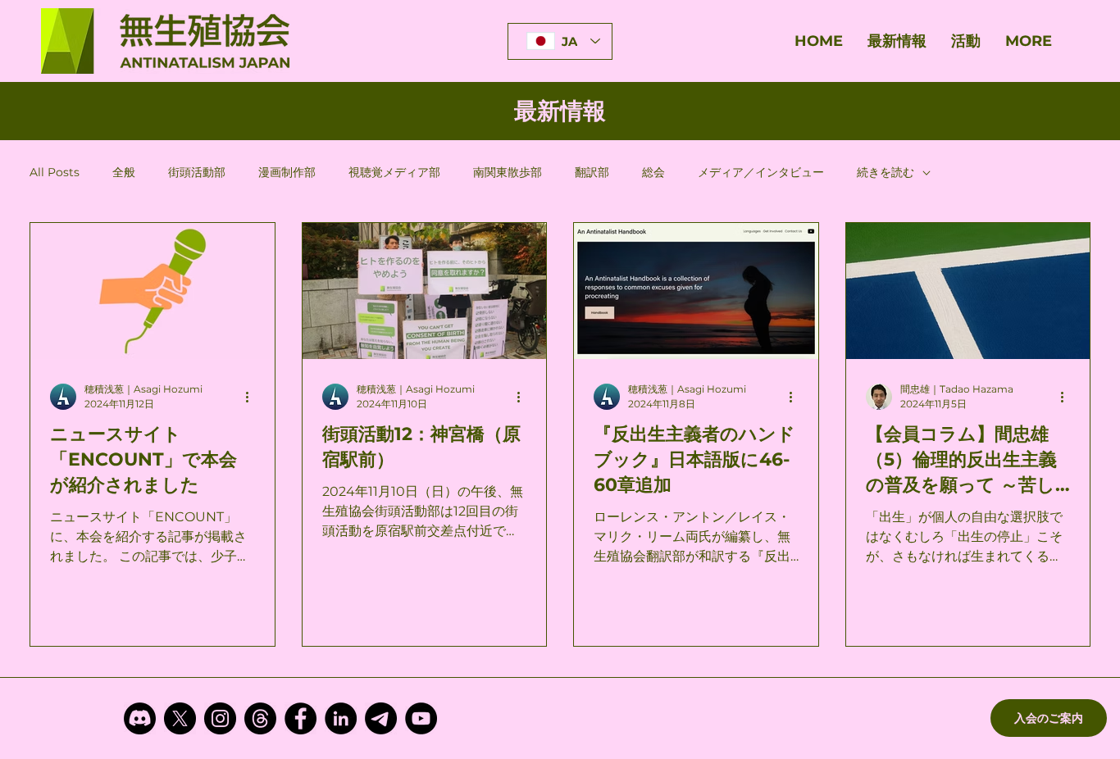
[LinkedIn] (341, 718)
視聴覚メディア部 (394, 172)
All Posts (55, 172)
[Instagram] (220, 718)
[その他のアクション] (252, 397)
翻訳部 (592, 172)
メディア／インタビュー (761, 172)
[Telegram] (381, 718)
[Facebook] (300, 718)
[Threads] (260, 718)
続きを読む (885, 172)
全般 (123, 172)
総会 (653, 172)
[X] (180, 718)
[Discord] (140, 718)
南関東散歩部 (507, 172)
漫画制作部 (287, 172)
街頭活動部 (196, 172)
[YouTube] (421, 718)
